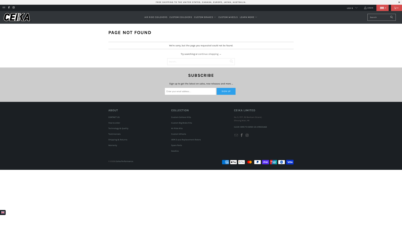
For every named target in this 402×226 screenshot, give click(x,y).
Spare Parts (176, 145)
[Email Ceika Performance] (3, 8)
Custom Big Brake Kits (181, 123)
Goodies (175, 151)
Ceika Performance (124, 161)
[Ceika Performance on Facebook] (8, 8)
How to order (114, 123)
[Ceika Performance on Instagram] (13, 8)
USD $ (350, 8)
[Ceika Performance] (17, 17)
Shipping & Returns (117, 139)
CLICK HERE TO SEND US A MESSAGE (250, 127)
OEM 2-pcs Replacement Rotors (186, 139)
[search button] (392, 17)
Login (370, 8)
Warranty (112, 145)
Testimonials (114, 134)
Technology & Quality (118, 128)
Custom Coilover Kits (181, 117)
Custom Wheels (178, 134)
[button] (382, 8)
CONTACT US (114, 117)
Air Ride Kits (177, 128)
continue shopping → (209, 54)
